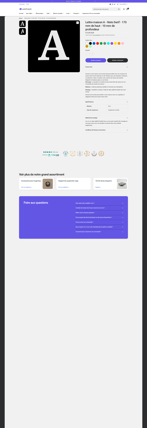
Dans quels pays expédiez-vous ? (85, 203)
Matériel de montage (91, 118)
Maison (20, 18)
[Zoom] (77, 22)
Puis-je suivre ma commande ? (84, 222)
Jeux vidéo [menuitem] (29, 13)
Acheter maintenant (117, 60)
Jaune (115, 43)
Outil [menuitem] (48, 13)
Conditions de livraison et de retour (95, 130)
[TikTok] (115, 4)
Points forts (88, 67)
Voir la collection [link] (26, 187)
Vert (101, 43)
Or (86, 46)
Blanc (86, 43)
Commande (21, 4)
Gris (104, 43)
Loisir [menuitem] (67, 13)
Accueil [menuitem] (21, 13)
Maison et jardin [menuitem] (57, 13)
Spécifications (89, 102)
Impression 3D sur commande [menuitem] (91, 13)
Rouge (97, 43)
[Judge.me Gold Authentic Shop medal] (72, 153)
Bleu (94, 43)
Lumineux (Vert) (90, 46)
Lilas (112, 43)
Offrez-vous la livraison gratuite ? (85, 212)
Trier (90, 43)
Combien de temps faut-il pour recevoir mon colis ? (90, 208)
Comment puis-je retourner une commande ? (88, 231)
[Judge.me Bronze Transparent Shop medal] (87, 153)
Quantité (87, 50)
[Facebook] (110, 4)
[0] (126, 9)
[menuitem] (22, 4)
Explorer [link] (97, 187)
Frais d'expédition (97, 35)
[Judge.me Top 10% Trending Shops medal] (101, 153)
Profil (27, 4)
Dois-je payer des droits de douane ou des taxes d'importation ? (94, 217)
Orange (119, 43)
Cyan (108, 43)
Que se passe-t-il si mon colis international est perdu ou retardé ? (94, 227)
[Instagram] (112, 4)
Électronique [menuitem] (39, 13)
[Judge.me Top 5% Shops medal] (94, 153)
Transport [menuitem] (76, 13)
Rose (122, 43)
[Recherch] (119, 9)
